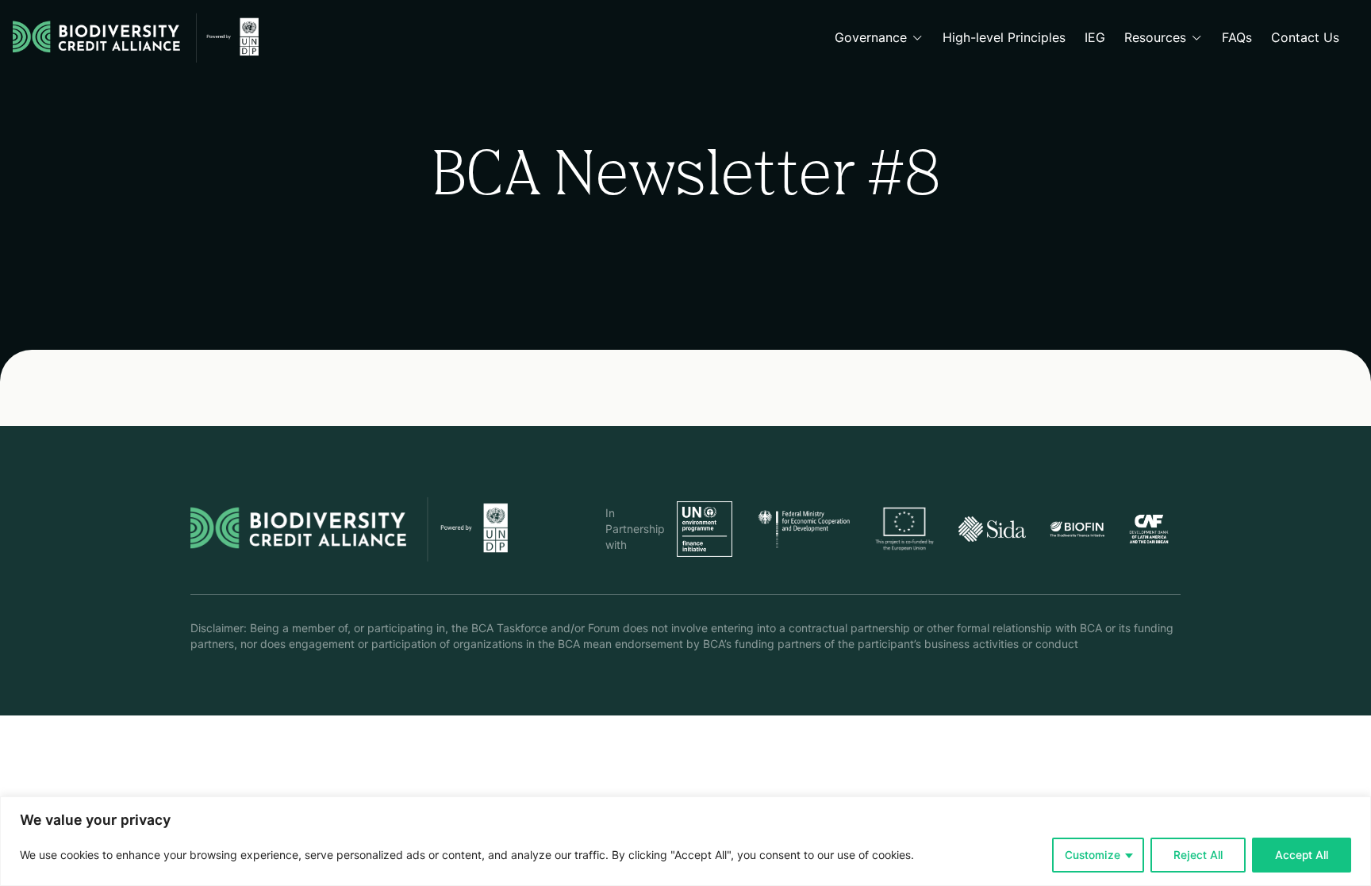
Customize (1092, 855)
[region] (685, 841)
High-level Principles (1004, 37)
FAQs (1237, 37)
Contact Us (1305, 37)
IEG (1095, 37)
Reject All (1198, 855)
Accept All (1301, 855)
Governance (871, 37)
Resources (1155, 37)
